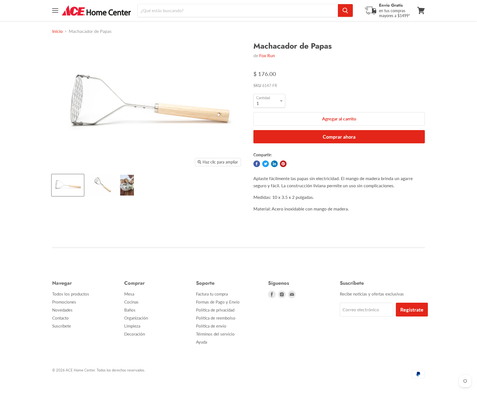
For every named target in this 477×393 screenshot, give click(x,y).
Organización (136, 317)
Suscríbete (61, 325)
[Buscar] (345, 10)
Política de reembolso (215, 317)
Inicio (57, 31)
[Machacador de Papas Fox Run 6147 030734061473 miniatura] (68, 185)
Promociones (64, 301)
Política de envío (211, 325)
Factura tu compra (212, 293)
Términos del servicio (215, 333)
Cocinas (131, 301)
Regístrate (411, 310)
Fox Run (267, 55)
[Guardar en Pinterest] (283, 163)
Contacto (60, 317)
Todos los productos (70, 293)
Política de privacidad (215, 309)
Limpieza (132, 325)
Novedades (62, 309)
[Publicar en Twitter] (265, 163)
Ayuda (201, 341)
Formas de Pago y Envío (218, 301)
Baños (130, 309)
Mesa (129, 293)
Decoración (134, 333)
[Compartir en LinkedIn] (274, 163)
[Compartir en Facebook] (256, 163)
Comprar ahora (339, 137)
